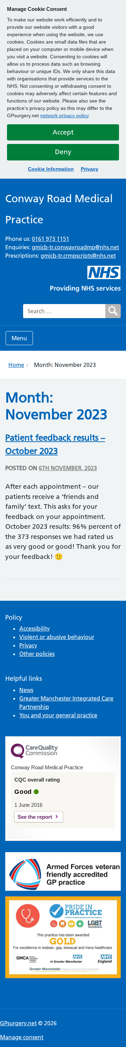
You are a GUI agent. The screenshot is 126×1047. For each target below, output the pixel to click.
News (26, 689)
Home (16, 364)
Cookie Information (51, 169)
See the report (35, 817)
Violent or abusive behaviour (56, 636)
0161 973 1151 (50, 238)
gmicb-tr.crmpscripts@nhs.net (78, 255)
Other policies (37, 653)
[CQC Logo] (34, 756)
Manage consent (21, 1037)
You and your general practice (58, 715)
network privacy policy (64, 115)
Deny (63, 152)
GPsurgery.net (18, 1023)
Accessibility (34, 628)
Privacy (89, 169)
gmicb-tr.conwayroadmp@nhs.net (75, 247)
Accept (63, 132)
